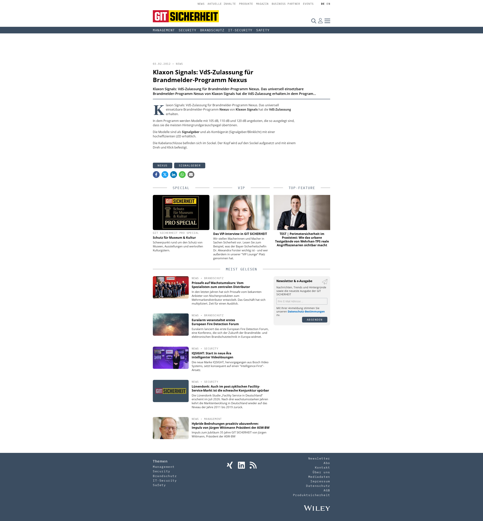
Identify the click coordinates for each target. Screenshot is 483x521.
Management (164, 30)
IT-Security (240, 30)
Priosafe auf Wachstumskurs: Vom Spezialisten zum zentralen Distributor (221, 285)
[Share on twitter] (165, 174)
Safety (262, 30)
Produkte (246, 3)
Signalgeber (190, 165)
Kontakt (322, 467)
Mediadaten (319, 477)
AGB (327, 490)
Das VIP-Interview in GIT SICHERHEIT (240, 234)
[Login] (320, 21)
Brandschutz (212, 30)
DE (323, 3)
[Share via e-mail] (191, 174)
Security (187, 30)
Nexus (163, 165)
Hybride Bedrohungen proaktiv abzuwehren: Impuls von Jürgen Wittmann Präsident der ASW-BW (230, 426)
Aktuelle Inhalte (222, 3)
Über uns (321, 472)
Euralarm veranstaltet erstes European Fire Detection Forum (215, 322)
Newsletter (319, 458)
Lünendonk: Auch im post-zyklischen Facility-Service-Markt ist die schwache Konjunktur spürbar (230, 388)
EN (328, 3)
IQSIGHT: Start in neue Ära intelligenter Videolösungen (212, 355)
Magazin (262, 3)
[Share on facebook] (156, 174)
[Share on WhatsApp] (182, 174)
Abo (327, 463)
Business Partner (286, 3)
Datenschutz (318, 486)
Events (308, 3)
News (201, 3)
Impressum (320, 481)
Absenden (315, 319)
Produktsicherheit (311, 495)
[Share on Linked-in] (173, 174)
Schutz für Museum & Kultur (174, 237)
